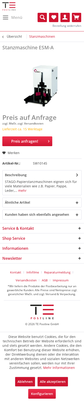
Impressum (61, 280)
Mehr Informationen (59, 367)
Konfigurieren (42, 393)
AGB (45, 280)
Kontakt (15, 272)
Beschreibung (16, 175)
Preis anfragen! (24, 141)
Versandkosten (26, 280)
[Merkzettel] (53, 17)
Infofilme (32, 272)
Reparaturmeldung (57, 272)
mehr (22, 190)
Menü (16, 17)
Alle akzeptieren (53, 381)
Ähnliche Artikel (17, 202)
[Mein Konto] (65, 17)
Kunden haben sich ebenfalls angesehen (37, 214)
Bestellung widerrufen (66, 26)
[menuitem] (12, 17)
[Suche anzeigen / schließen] (42, 17)
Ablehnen (25, 381)
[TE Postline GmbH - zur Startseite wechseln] (8, 6)
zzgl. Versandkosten (30, 123)
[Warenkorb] (76, 17)
